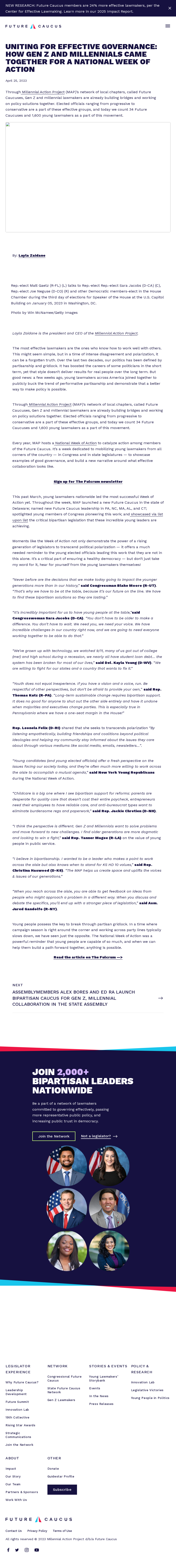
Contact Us (14, 1531)
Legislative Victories (147, 1390)
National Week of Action (75, 443)
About (12, 1458)
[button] (166, 26)
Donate (53, 1468)
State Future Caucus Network (63, 1390)
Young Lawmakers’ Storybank (103, 1378)
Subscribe (62, 1489)
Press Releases (101, 1404)
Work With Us (16, 1500)
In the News (99, 1396)
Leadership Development (16, 1392)
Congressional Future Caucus (64, 1378)
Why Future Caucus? (22, 1382)
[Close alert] (169, 8)
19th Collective (18, 1417)
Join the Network (19, 1444)
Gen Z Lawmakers (61, 1400)
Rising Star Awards (21, 1425)
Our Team (13, 1484)
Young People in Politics (150, 1398)
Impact (11, 1468)
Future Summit (17, 1402)
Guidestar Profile (60, 1476)
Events (94, 1388)
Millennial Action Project (43, 92)
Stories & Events (108, 1366)
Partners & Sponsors (22, 1492)
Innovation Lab (17, 1409)
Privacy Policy (37, 1531)
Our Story (13, 1476)
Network (57, 1366)
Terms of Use (62, 1531)
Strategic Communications (18, 1435)
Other (54, 1458)
